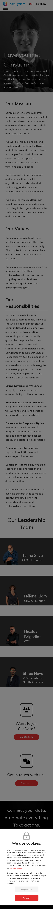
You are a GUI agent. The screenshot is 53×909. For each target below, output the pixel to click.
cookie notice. (16, 868)
